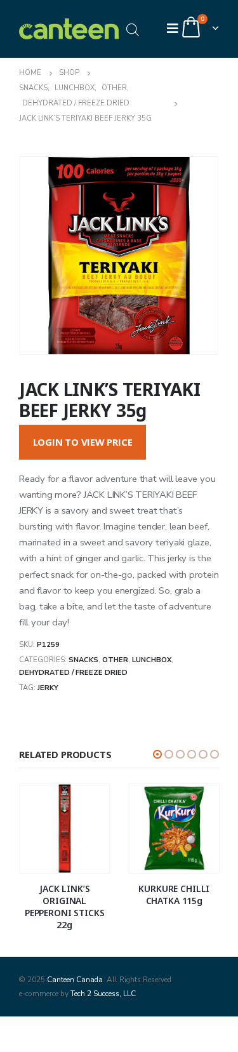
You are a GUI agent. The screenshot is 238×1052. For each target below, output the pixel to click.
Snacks (83, 660)
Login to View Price (83, 442)
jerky (47, 688)
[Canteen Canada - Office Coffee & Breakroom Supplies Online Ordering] (69, 28)
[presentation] (34, 255)
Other (115, 660)
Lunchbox (151, 660)
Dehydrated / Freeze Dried (73, 672)
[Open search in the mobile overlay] (132, 29)
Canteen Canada (75, 980)
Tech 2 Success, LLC (103, 994)
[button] (157, 754)
